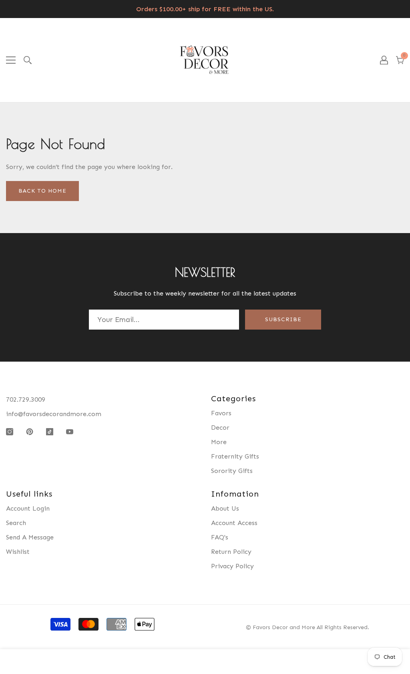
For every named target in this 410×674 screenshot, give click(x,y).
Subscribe (283, 319)
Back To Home (42, 190)
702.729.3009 (25, 399)
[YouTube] (69, 431)
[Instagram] (9, 431)
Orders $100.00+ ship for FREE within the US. (205, 9)
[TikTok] (49, 431)
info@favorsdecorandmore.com (53, 414)
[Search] (28, 60)
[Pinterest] (29, 431)
